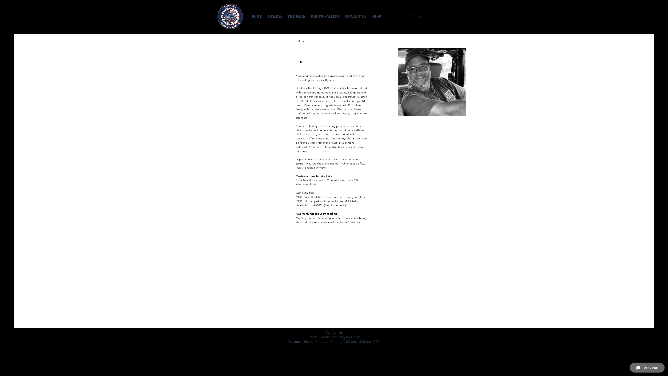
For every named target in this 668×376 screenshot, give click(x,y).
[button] (418, 16)
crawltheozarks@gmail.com (339, 337)
